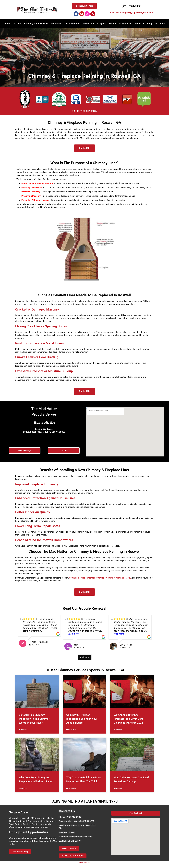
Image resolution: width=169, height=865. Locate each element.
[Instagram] (87, 13)
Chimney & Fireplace (34, 23)
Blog (149, 23)
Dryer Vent (55, 23)
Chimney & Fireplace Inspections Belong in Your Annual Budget (81, 718)
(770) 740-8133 (131, 6)
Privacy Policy (84, 862)
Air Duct (17, 23)
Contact (138, 23)
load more (84, 657)
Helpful (112, 23)
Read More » (23, 729)
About (7, 23)
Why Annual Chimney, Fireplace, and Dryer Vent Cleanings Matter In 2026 (128, 718)
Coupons (101, 23)
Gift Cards (160, 23)
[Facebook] (76, 13)
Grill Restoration (72, 23)
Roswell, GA (44, 422)
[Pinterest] (92, 13)
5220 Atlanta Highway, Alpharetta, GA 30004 (131, 12)
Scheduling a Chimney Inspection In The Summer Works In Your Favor (34, 718)
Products (87, 23)
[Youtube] (81, 13)
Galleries (123, 23)
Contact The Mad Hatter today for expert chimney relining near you (100, 578)
